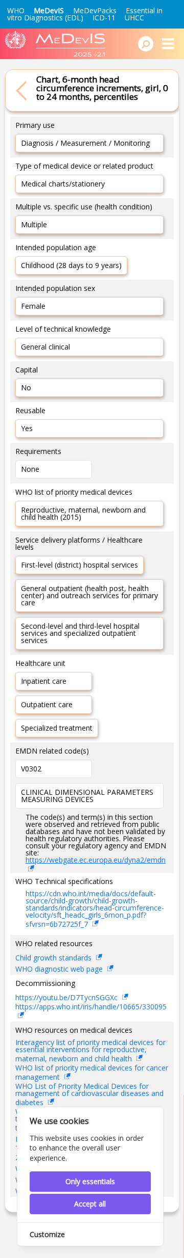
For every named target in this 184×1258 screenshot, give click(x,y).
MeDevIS (49, 10)
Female (33, 306)
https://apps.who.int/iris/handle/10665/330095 (91, 1007)
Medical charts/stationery (63, 184)
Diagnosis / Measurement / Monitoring (85, 143)
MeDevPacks (95, 10)
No (26, 387)
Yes (27, 428)
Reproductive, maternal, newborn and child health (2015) (83, 513)
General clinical (45, 347)
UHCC (134, 17)
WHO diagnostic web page (60, 969)
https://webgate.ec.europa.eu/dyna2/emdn (96, 860)
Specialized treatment (57, 728)
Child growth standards (54, 957)
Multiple (34, 224)
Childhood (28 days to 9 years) (71, 265)
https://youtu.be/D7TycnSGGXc (67, 997)
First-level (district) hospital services (79, 565)
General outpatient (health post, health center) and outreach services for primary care (89, 595)
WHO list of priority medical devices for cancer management (91, 1073)
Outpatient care (47, 704)
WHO (16, 10)
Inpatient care (43, 681)
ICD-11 (104, 17)
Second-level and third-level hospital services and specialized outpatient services (80, 633)
